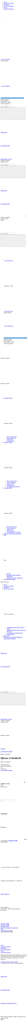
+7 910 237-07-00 (5, 59)
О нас (2, 945)
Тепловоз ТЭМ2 (5, 923)
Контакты (3, 948)
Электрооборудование (6, 751)
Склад (2, 951)
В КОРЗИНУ (4, 813)
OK (2, 1019)
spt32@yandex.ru (5, 894)
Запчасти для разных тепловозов (9, 927)
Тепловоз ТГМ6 (5, 926)
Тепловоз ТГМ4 (5, 925)
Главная (3, 748)
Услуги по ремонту (6, 949)
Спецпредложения (5, 952)
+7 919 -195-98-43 (5, 86)
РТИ (2, 929)
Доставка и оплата (5, 946)
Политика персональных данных (9, 961)
